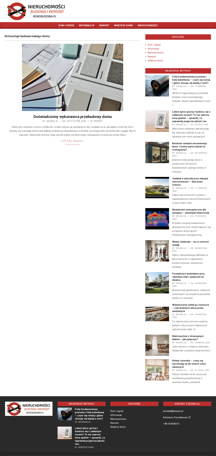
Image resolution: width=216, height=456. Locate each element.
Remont (98, 121)
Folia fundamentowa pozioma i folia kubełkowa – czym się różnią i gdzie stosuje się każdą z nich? (191, 79)
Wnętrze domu (155, 60)
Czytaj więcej (72, 141)
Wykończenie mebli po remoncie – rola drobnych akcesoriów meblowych (190, 308)
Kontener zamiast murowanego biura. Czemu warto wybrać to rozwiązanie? (189, 146)
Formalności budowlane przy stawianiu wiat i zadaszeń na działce (188, 276)
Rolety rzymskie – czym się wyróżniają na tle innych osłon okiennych (189, 363)
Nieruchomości (156, 52)
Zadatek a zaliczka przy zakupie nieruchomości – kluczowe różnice (190, 181)
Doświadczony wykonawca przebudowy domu (72, 116)
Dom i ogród (154, 44)
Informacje (153, 48)
